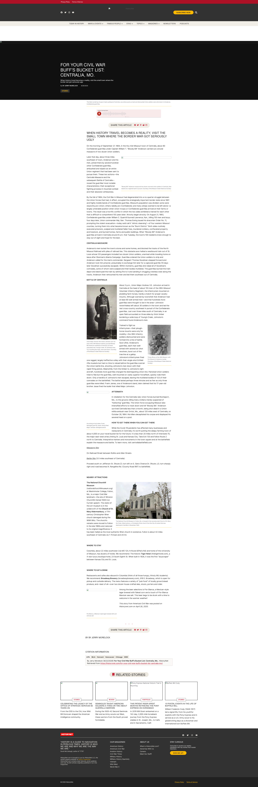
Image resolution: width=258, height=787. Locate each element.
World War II (114, 767)
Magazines (153, 23)
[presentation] (102, 24)
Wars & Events (94, 23)
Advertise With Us (147, 749)
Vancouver (109, 657)
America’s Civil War (117, 749)
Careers (143, 751)
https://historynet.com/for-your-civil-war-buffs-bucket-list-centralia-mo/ (131, 663)
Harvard (100, 657)
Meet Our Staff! (146, 754)
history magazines (85, 759)
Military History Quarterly (119, 759)
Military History (116, 757)
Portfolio (146, 699)
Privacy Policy (65, 2)
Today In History (76, 23)
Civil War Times (116, 754)
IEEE (126, 657)
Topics (140, 23)
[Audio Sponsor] (144, 113)
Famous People (114, 23)
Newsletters (169, 23)
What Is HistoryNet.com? (149, 746)
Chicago (119, 657)
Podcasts (184, 23)
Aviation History (116, 751)
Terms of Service (77, 2)
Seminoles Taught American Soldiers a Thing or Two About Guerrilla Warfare (111, 705)
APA (88, 657)
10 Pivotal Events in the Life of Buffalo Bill (180, 704)
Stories (65, 91)
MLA (93, 657)
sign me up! (178, 753)
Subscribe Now (183, 12)
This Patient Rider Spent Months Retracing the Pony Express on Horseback (144, 705)
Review (111, 699)
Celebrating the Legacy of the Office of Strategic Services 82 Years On (76, 705)
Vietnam (113, 762)
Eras (128, 23)
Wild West (114, 764)
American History (116, 746)
